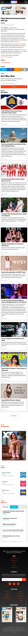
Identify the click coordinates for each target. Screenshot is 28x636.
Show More (14, 415)
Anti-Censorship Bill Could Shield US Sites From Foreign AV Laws (14, 145)
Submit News (14, 558)
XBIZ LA (20, 591)
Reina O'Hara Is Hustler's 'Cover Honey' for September (14, 369)
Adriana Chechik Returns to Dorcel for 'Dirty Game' (13, 245)
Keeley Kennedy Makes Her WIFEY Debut (14, 272)
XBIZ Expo (20, 598)
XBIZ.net (3, 502)
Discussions (6, 507)
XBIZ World (7, 596)
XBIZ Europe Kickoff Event (9, 524)
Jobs (14, 507)
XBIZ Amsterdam (6, 472)
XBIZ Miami (20, 593)
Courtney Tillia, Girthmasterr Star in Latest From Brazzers (14, 215)
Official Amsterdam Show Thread (11, 536)
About (14, 565)
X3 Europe (4, 481)
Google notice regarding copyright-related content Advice (13, 511)
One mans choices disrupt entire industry (13, 530)
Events (3, 467)
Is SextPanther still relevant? (10, 518)
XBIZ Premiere (7, 598)
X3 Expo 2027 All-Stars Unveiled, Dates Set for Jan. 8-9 (13, 180)
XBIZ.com (7, 591)
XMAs (20, 600)
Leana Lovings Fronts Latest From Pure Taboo (13, 339)
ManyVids (20, 44)
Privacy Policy (14, 567)
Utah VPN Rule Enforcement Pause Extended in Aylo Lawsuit (12, 112)
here (18, 41)
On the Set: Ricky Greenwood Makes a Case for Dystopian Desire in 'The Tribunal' (14, 301)
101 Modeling (21, 49)
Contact (14, 563)
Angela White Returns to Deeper (11, 400)
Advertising (14, 560)
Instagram (10, 57)
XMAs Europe (5, 490)
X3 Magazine (5, 426)
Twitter (4, 57)
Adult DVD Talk (6, 62)
